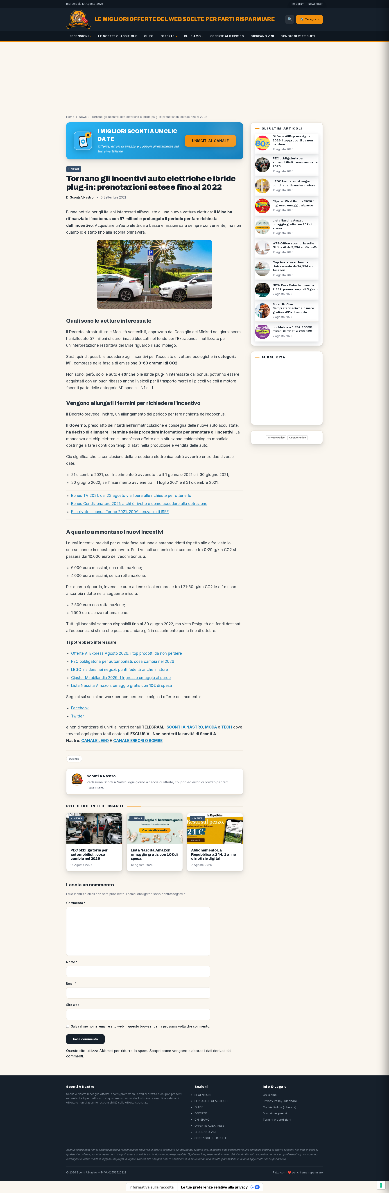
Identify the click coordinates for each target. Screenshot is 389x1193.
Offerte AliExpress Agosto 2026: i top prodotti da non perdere (126, 653)
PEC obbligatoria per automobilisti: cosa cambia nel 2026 (122, 661)
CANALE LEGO (95, 740)
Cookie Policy (297, 437)
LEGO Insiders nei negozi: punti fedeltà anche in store (119, 669)
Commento (75, 903)
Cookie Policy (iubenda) (279, 1107)
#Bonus (74, 758)
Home (70, 116)
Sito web (72, 1005)
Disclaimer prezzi (275, 1113)
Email (71, 983)
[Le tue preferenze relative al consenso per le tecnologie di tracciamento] (381, 1185)
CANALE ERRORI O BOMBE (138, 740)
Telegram (297, 3)
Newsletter (315, 3)
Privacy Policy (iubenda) (280, 1101)
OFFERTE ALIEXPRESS (227, 36)
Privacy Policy (276, 437)
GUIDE (149, 36)
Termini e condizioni (277, 1119)
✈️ (309, 19)
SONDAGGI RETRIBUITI (298, 36)
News (83, 116)
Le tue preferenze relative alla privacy (214, 1187)
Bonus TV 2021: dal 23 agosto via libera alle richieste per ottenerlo (131, 495)
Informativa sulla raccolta (151, 1187)
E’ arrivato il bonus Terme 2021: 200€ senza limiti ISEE (120, 511)
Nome (71, 962)
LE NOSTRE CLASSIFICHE (117, 36)
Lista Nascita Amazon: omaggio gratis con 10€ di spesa (121, 685)
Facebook (80, 708)
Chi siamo (270, 1095)
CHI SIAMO (192, 36)
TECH (226, 727)
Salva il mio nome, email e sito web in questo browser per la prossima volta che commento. (140, 1026)
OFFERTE (167, 36)
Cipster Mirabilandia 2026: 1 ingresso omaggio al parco (121, 677)
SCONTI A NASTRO (185, 727)
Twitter (77, 716)
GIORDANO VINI (262, 36)
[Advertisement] (194, 75)
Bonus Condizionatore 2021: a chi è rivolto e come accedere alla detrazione (139, 503)
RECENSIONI (79, 36)
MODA (211, 727)
